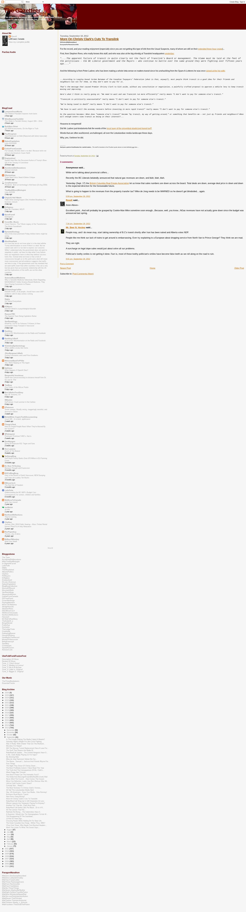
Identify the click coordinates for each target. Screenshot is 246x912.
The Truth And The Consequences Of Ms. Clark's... (25, 770)
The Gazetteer (22, 10)
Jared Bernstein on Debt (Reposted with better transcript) (26, 136)
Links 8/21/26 (10, 192)
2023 (7, 700)
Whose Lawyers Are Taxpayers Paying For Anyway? (25, 803)
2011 (7, 849)
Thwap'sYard (10, 424)
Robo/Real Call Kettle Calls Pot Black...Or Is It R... (25, 808)
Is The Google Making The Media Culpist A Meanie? (25, 739)
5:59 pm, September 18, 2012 (78, 196)
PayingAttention (8, 602)
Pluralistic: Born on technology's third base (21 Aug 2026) (26, 185)
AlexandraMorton (9, 594)
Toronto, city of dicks (12, 534)
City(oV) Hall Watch (13, 198)
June (9, 834)
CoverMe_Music (12, 222)
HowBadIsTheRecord (10, 637)
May (9, 837)
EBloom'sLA (10, 483)
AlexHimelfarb (11, 241)
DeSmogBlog (10, 456)
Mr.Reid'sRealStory (10, 619)
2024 (7, 698)
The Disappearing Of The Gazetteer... (20, 816)
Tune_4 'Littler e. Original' (12, 669)
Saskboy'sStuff (11, 338)
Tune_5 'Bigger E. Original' (13, 671)
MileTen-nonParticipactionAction (15, 896)
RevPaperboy (10, 532)
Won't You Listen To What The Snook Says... (23, 827)
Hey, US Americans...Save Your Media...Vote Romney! (26, 792)
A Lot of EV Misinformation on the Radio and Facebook (25, 333)
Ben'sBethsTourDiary (14, 392)
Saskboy (8, 331)
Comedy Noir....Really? (14, 785)
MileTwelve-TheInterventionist (14, 900)
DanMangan (10, 441)
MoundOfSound (8, 588)
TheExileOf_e (7, 621)
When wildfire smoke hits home (16, 348)
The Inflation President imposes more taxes (21, 114)
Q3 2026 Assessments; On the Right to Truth (21, 128)
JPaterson (9, 407)
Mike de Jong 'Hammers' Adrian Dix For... (21, 759)
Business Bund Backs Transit (17, 794)
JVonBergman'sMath (14, 353)
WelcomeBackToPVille (14, 361)
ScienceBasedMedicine (15, 278)
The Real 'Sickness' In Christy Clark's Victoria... (24, 788)
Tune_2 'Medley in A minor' (13, 665)
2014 (7, 723)
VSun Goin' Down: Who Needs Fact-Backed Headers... (26, 825)
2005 (7, 864)
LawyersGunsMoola (13, 112)
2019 (7, 710)
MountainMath (8, 590)
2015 (7, 720)
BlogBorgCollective (9, 586)
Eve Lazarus (10, 449)
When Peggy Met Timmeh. (16, 772)
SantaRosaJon (8, 648)
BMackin (8, 400)
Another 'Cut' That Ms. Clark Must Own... (21, 805)
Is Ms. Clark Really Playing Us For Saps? (21, 755)
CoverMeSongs (8, 600)
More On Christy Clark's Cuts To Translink (89, 39)
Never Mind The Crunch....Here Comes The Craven (25, 779)
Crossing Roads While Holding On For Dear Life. (24, 821)
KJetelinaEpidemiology (15, 346)
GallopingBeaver (9, 633)
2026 (7, 693)
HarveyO (5, 617)
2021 (7, 705)
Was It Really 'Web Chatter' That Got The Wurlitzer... (25, 744)
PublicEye (6, 625)
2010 (7, 851)
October (10, 735)
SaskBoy (5, 643)
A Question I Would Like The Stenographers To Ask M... (27, 814)
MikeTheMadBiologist (10, 561)
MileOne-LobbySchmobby (12, 878)
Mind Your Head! (11, 541)
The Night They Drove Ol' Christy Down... (21, 766)
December (11, 730)
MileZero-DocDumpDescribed (14, 876)
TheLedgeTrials (8, 629)
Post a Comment (67, 264)
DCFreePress (7, 598)
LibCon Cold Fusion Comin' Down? (19, 783)
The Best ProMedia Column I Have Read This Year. (25, 768)
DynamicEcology (12, 232)
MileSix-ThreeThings (10, 888)
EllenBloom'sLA (8, 611)
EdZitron (8, 368)
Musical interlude (11, 170)
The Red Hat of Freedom (14, 485)
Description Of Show (10, 659)
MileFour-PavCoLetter (11, 884)
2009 (7, 854)
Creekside (6, 631)
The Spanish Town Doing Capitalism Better (21, 316)
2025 (7, 695)
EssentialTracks (8, 683)
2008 (7, 856)
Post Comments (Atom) (83, 274)
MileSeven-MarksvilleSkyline (13, 890)
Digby (7, 299)
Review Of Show (8, 661)
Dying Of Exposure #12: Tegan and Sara (20, 444)
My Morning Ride (12, 757)
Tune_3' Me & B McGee (11, 667)
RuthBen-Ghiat (11, 126)
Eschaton (6, 627)
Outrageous (9, 217)
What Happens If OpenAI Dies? (16, 370)
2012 (7, 728)
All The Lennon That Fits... (16, 810)
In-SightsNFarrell (9, 563)
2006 (7, 861)
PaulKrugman (11, 134)
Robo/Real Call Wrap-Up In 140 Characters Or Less (25, 801)
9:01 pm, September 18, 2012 (78, 259)
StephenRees (7, 609)
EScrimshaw (10, 175)
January (10, 846)
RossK (69, 200)
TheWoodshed (8, 570)
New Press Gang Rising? (15, 797)
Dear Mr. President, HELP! (14, 209)
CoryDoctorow (11, 183)
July (8, 832)
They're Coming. (11, 517)
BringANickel (7, 623)
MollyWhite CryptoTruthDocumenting (21, 417)
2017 (7, 715)
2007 (7, 859)
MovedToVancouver (10, 639)
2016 (7, 718)
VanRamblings (11, 321)
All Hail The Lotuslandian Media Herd (20, 790)
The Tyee (6, 557)
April (9, 839)
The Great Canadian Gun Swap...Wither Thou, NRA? (25, 823)
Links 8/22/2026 (11, 143)
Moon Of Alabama (9, 605)
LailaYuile (9, 490)
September (11, 737)
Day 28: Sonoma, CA (12, 395)
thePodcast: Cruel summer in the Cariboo (20, 402)
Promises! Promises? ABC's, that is (18, 436)
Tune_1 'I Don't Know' (11, 663)
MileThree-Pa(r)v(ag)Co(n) (13, 882)
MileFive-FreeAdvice (10, 886)
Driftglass (9, 207)
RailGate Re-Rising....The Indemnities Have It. (23, 812)
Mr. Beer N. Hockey (75, 227)
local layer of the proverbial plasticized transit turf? (129, 128)
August (10, 830)
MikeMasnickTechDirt (14, 119)
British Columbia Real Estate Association (109, 183)
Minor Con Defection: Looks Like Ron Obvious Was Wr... (27, 781)
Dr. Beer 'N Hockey (13, 466)
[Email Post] (96, 156)
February (10, 844)
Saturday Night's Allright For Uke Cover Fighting (24, 741)
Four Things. (11, 764)
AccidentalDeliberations (15, 168)
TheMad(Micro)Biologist (15, 190)
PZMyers (8, 307)
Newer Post (65, 268)
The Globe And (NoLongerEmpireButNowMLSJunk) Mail (26, 777)
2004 (7, 866)
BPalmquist (10, 434)
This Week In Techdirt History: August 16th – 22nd (23, 121)
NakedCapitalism (12, 141)
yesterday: (169, 53)
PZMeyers (6, 576)
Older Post (239, 268)
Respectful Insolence (14, 375)
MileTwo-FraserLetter (10, 880)
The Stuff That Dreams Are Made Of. (20, 750)
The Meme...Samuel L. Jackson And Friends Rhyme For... (27, 761)
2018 (7, 713)
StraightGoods (8, 607)
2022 (7, 703)
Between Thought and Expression (17, 468)
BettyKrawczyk (8, 641)
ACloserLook (7, 650)
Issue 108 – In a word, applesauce (17, 419)
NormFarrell (10, 215)
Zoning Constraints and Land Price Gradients (21, 355)
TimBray (8, 385)
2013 (7, 725)
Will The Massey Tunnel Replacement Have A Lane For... (27, 748)
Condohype (6, 646)
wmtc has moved (11, 502)
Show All (50, 548)
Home (152, 268)
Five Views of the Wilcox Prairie (16, 387)
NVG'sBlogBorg (11, 473)
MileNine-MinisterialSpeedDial (14, 894)
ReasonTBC (10, 314)
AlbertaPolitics (7, 572)
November (11, 732)
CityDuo (8, 522)
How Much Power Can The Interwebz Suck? (22, 775)
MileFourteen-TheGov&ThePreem (16, 904)
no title (7, 509)
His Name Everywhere (13, 301)
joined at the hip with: (215, 71)
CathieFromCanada (13, 149)
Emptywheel (10, 158)
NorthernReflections (13, 515)
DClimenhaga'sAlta (13, 289)
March (9, 842)
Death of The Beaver (12, 451)
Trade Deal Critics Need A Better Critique (20, 177)
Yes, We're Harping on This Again (17, 363)
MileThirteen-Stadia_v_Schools (14, 902)
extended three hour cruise (210, 49)
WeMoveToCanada (13, 500)
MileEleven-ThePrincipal (12, 898)
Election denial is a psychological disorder (20, 309)
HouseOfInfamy (8, 635)
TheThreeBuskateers (10, 681)
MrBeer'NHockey (12, 539)
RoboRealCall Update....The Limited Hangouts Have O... (27, 753)
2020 (7, 708)
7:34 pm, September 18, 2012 (78, 224)
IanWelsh (9, 507)
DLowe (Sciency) (9, 582)
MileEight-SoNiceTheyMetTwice (15, 892)
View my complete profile (19, 42)
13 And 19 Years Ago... (14, 819)
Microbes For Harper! (14, 746)
